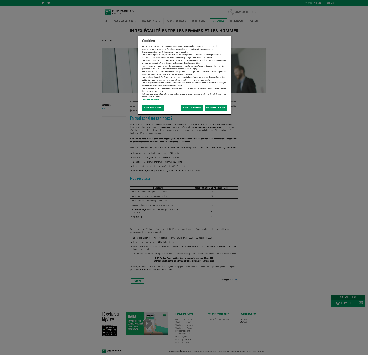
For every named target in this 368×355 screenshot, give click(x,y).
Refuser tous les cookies (192, 108)
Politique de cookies (151, 100)
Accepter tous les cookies (216, 108)
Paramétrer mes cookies (153, 108)
